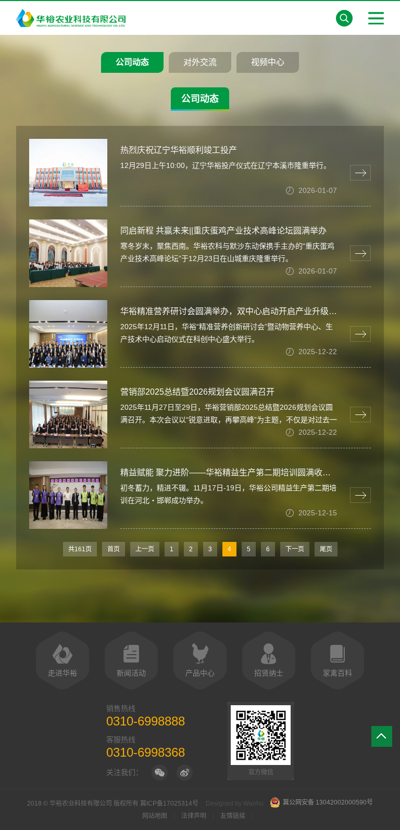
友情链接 (232, 816)
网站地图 (154, 816)
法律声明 (193, 816)
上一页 (144, 549)
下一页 (294, 549)
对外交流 (200, 62)
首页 (113, 549)
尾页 (326, 549)
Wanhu (253, 803)
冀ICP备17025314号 (169, 803)
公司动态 (132, 62)
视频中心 (267, 62)
